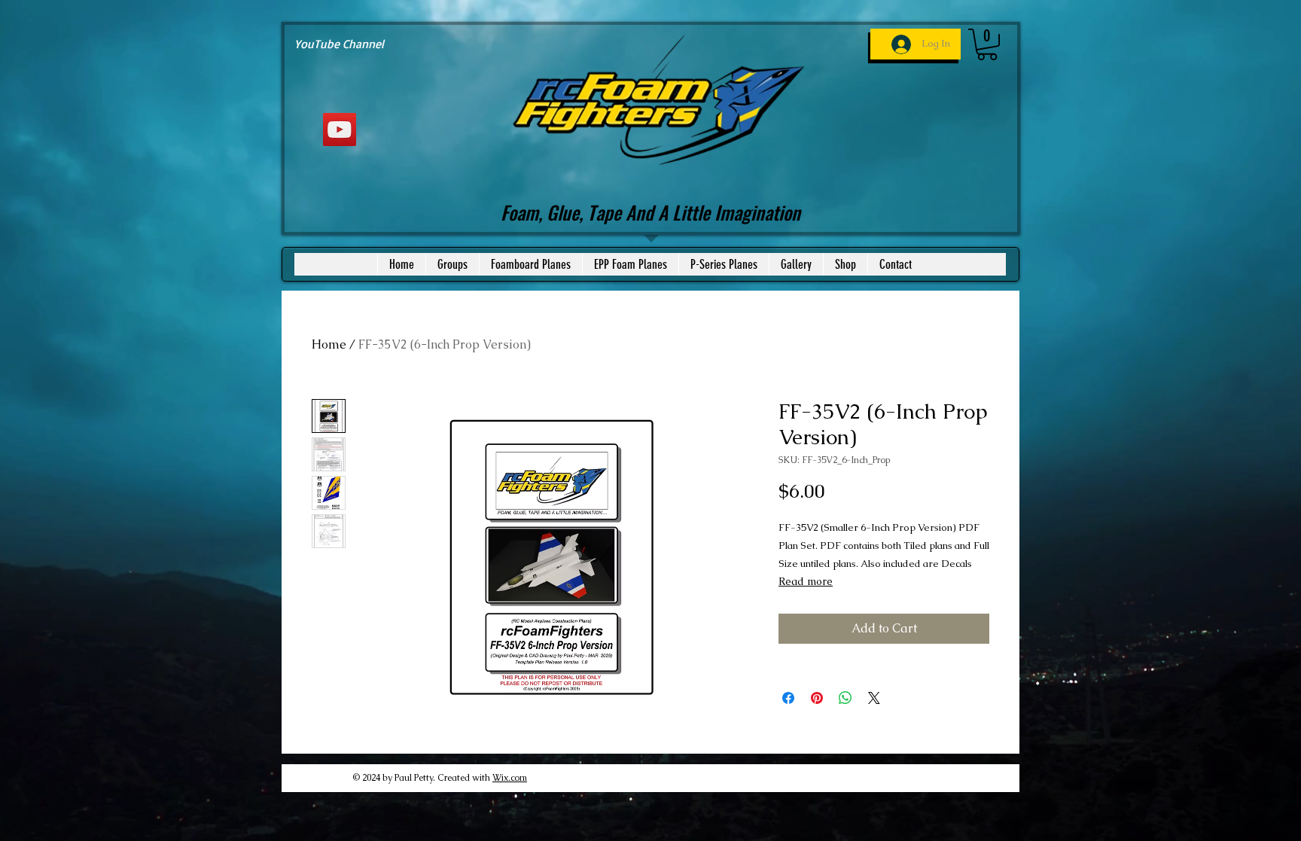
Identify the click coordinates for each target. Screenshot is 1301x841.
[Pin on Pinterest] (817, 698)
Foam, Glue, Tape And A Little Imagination (650, 212)
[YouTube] (339, 129)
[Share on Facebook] (788, 698)
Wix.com (509, 778)
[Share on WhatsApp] (845, 698)
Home (329, 344)
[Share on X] (874, 698)
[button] (987, 44)
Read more (805, 581)
